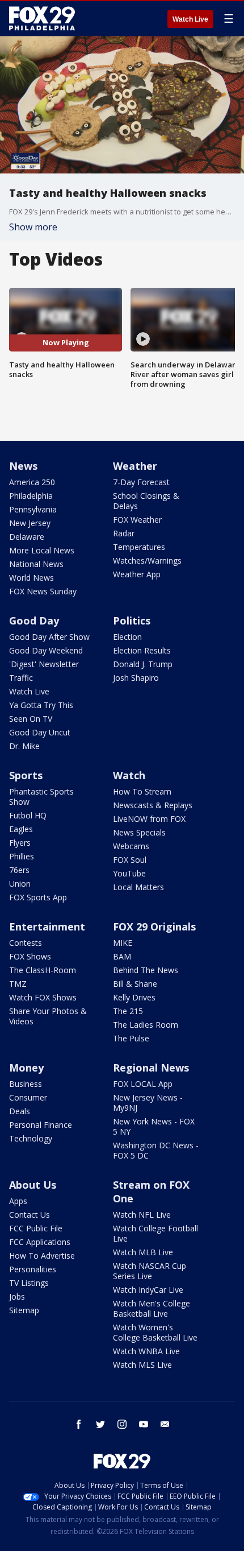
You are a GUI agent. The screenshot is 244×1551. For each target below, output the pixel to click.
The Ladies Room (145, 1024)
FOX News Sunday (43, 591)
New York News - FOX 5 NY (154, 1126)
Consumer (28, 1097)
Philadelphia (31, 495)
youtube (143, 1424)
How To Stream (142, 791)
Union (20, 883)
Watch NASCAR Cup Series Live (149, 1270)
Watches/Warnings (147, 560)
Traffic (21, 677)
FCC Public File (35, 1228)
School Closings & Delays (146, 500)
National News (36, 564)
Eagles (21, 829)
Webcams (131, 846)
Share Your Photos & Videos (48, 1016)
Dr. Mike (24, 746)
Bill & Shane (135, 983)
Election (127, 636)
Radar (123, 533)
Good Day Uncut (39, 732)
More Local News (41, 550)
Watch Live (190, 19)
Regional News (151, 1067)
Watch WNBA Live (146, 1351)
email (165, 1424)
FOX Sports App (38, 897)
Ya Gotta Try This (41, 705)
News (23, 466)
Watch (129, 775)
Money (26, 1067)
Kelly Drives (134, 997)
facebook (79, 1424)
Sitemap (24, 1310)
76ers (19, 870)
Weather (135, 466)
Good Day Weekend (46, 650)
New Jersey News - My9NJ (148, 1102)
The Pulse (131, 1038)
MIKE (122, 942)
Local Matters (138, 887)
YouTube (129, 873)
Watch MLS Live (142, 1364)
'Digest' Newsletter (44, 664)
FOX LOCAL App (143, 1083)
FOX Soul (129, 859)
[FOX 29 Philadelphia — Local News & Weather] (42, 18)
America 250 (32, 482)
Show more (33, 227)
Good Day (34, 620)
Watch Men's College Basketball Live (151, 1308)
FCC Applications (39, 1241)
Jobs (17, 1296)
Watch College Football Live (155, 1233)
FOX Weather (137, 519)
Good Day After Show (49, 636)
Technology (30, 1138)
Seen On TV (30, 718)
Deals (19, 1111)
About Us (32, 1185)
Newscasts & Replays (152, 805)
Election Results (142, 650)
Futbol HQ (28, 815)
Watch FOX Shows (43, 997)
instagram (122, 1424)
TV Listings (29, 1282)
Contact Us (29, 1214)
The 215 (128, 1011)
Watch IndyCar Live (148, 1289)
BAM (122, 956)
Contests (25, 942)
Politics (131, 620)
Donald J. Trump (143, 664)
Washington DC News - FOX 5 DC (156, 1150)
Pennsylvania (33, 509)
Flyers (20, 842)
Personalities (32, 1269)
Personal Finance (40, 1124)
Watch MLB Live (143, 1252)
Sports (26, 775)
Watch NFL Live (142, 1214)
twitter (100, 1424)
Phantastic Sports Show (41, 796)
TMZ (18, 983)
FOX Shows (30, 956)
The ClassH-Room (42, 970)
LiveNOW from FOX (149, 818)
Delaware (26, 536)
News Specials (139, 832)
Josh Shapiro (136, 677)
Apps (18, 1201)
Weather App (137, 574)
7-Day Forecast (141, 482)
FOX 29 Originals (154, 926)
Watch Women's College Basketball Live (155, 1332)
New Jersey (30, 523)
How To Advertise (42, 1255)
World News (31, 577)
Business (25, 1083)
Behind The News (145, 970)
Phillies (21, 856)
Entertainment (47, 926)
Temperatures (139, 546)
